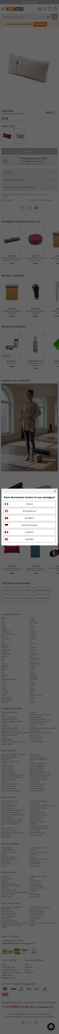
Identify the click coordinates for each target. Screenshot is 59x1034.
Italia (29, 504)
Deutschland (29, 525)
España (29, 539)
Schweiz (29, 518)
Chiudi (55, 491)
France (29, 532)
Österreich (29, 511)
